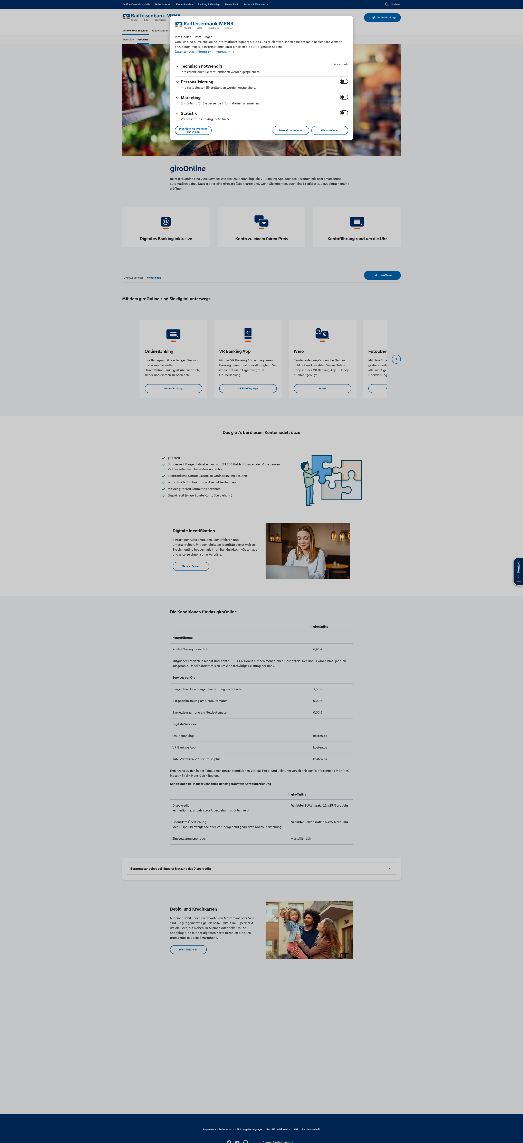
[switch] (344, 81)
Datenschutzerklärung (191, 52)
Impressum (222, 52)
